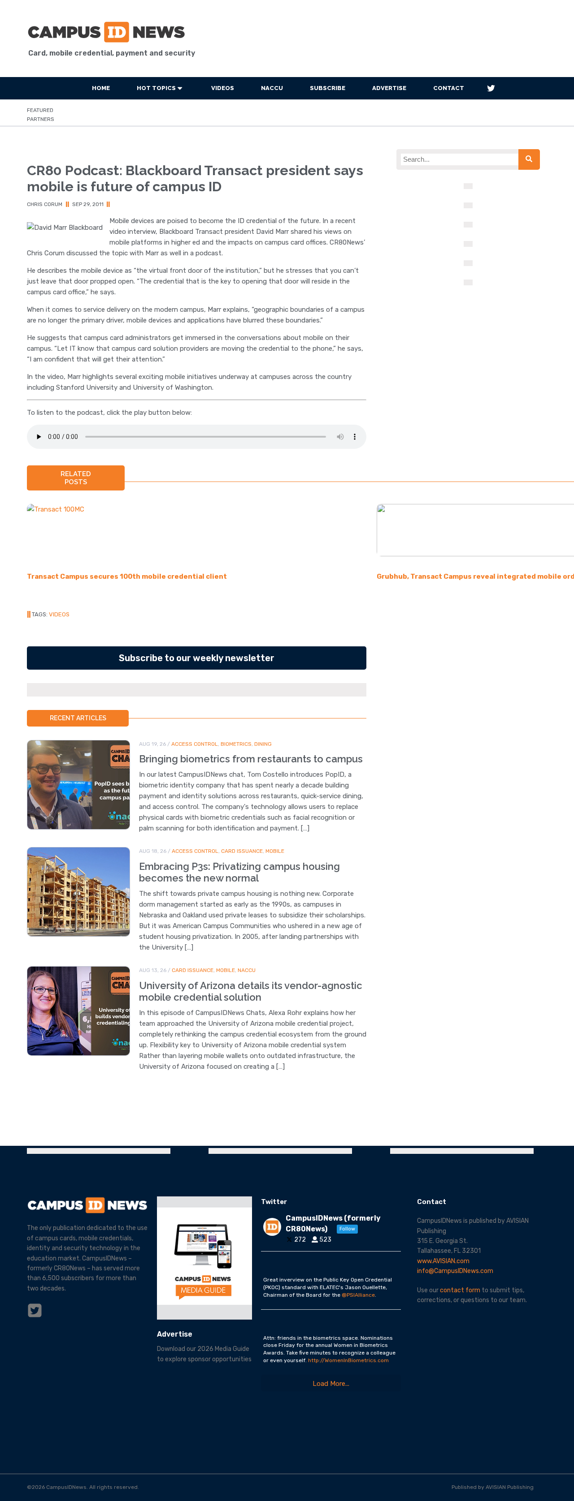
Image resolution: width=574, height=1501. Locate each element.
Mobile (274, 851)
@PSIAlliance (358, 1295)
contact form (460, 1290)
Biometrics (236, 744)
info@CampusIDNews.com (455, 1271)
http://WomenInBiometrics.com (348, 1360)
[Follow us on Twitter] (491, 88)
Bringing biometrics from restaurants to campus (251, 759)
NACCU (272, 88)
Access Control (194, 744)
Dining (263, 744)
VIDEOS (222, 88)
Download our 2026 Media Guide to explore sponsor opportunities (204, 1354)
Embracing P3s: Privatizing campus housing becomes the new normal (239, 872)
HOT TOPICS (156, 88)
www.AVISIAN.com (443, 1261)
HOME (101, 88)
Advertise (389, 88)
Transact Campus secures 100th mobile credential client (127, 576)
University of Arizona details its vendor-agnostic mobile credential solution (250, 991)
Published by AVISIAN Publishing (493, 1487)
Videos (59, 614)
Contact (448, 88)
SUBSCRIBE (327, 88)
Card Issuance (242, 851)
